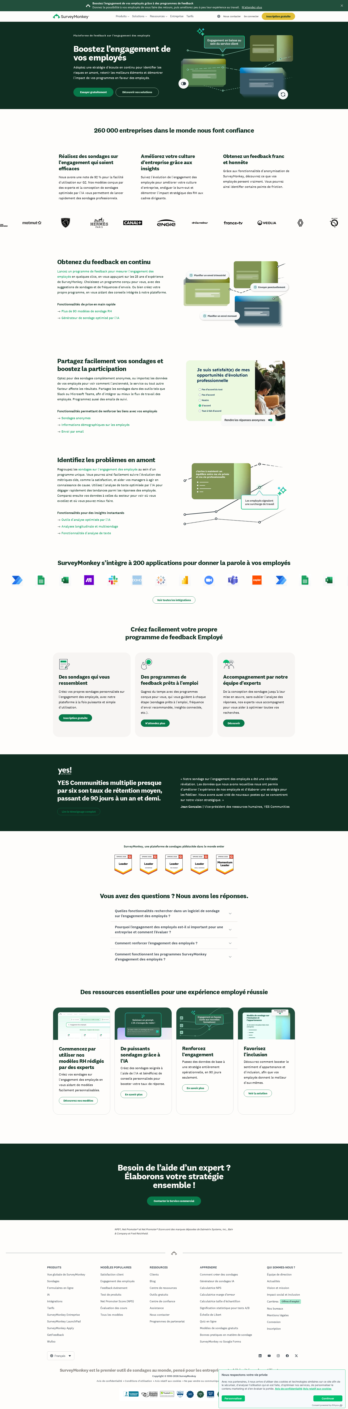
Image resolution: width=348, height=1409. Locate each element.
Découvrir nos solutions (137, 92)
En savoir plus (133, 1094)
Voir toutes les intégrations (174, 600)
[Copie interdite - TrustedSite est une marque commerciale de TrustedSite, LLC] (167, 1396)
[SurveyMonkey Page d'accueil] (71, 17)
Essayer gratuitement (93, 92)
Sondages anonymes (75, 418)
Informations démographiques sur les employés (95, 425)
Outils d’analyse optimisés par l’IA (86, 520)
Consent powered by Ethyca (325, 1405)
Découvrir (234, 723)
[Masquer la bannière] (341, 5)
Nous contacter (232, 16)
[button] (174, 914)
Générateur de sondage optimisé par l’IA (90, 318)
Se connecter (251, 16)
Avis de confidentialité (288, 1388)
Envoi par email (72, 431)
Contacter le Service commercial (174, 1201)
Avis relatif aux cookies (317, 1388)
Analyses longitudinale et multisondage (89, 526)
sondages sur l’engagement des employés (107, 469)
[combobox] (60, 1355)
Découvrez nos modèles (78, 1100)
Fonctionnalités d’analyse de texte (86, 533)
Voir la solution (257, 1093)
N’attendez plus (252, 7)
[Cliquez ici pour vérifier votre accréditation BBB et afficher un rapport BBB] (131, 1396)
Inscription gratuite (278, 16)
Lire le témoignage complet (79, 811)
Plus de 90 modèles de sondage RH (86, 311)
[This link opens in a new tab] (260, 1355)
